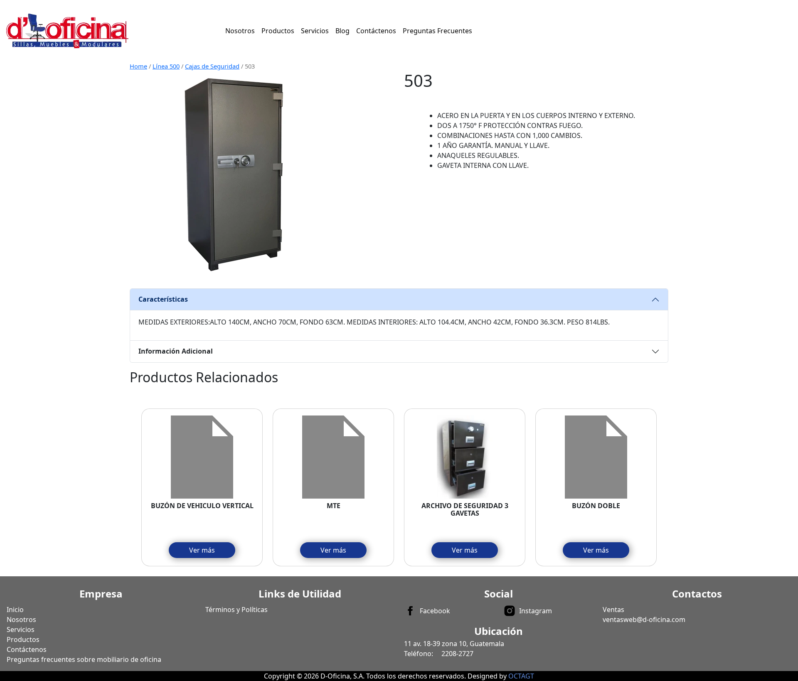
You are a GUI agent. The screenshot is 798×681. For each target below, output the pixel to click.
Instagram (535, 610)
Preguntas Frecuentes (437, 30)
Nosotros (240, 30)
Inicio (15, 609)
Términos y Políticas (236, 609)
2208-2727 (457, 653)
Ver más (202, 550)
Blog (342, 30)
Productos (277, 30)
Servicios (315, 30)
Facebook (435, 610)
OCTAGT (521, 676)
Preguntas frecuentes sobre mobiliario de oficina (84, 659)
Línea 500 (166, 66)
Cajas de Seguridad (212, 66)
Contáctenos (376, 30)
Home (138, 66)
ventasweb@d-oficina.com (644, 619)
